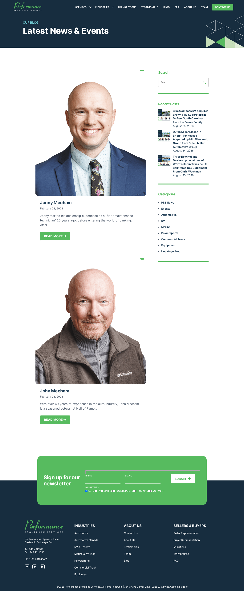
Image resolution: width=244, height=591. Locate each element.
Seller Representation (186, 533)
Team (204, 7)
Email (128, 475)
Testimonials (149, 7)
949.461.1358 (37, 552)
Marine (165, 227)
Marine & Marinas (84, 553)
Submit (181, 479)
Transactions (127, 7)
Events (165, 208)
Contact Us (222, 7)
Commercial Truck (173, 239)
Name (88, 475)
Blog (166, 7)
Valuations (179, 546)
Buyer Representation (186, 540)
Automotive (169, 214)
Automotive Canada (86, 540)
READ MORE (53, 236)
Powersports (169, 233)
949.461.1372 (36, 549)
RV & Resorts (82, 546)
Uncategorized (171, 251)
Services (81, 7)
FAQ (177, 7)
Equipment (168, 245)
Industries (102, 7)
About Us (190, 7)
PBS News (167, 202)
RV (163, 220)
